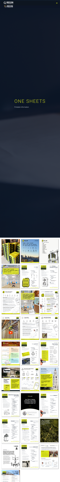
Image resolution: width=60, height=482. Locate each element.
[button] (57, 3)
